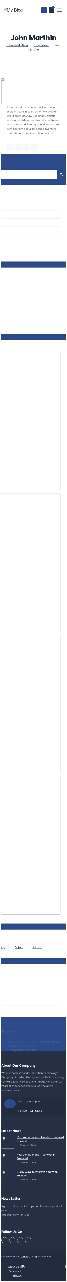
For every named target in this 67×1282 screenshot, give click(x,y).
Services (14, 1271)
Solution (37, 947)
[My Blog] (13, 10)
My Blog (25, 1256)
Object (19, 947)
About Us (13, 1267)
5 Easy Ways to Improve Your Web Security (37, 1173)
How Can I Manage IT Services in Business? (36, 1156)
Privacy (17, 1275)
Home (18, 45)
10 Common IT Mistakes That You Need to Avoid (40, 1139)
